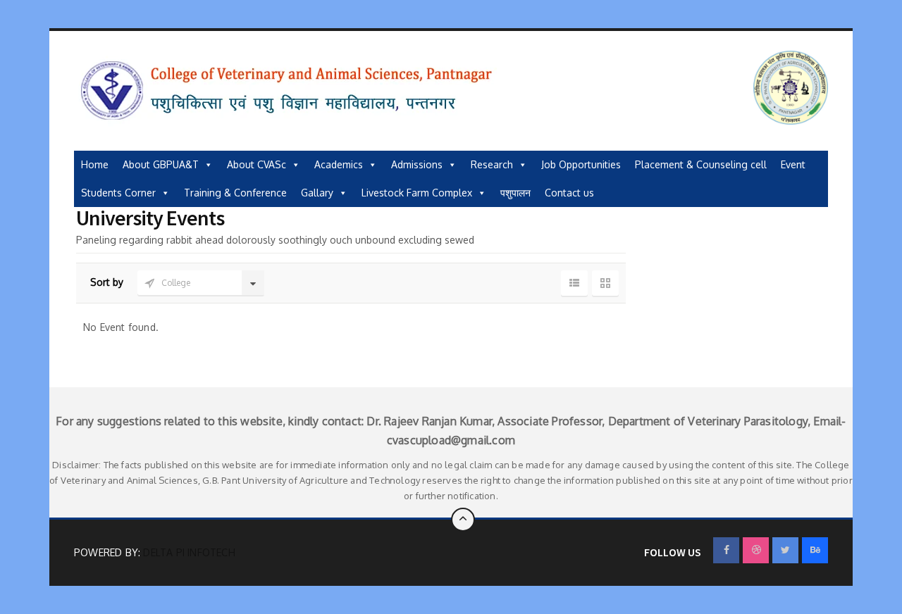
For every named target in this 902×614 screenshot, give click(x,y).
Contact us (569, 193)
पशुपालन (515, 193)
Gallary (317, 193)
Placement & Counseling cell (701, 164)
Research (492, 164)
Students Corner (118, 193)
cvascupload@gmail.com (451, 440)
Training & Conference (235, 193)
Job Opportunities (581, 164)
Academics (338, 164)
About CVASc (256, 164)
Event (793, 164)
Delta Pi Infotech (189, 552)
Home (95, 164)
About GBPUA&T (161, 164)
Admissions (417, 164)
